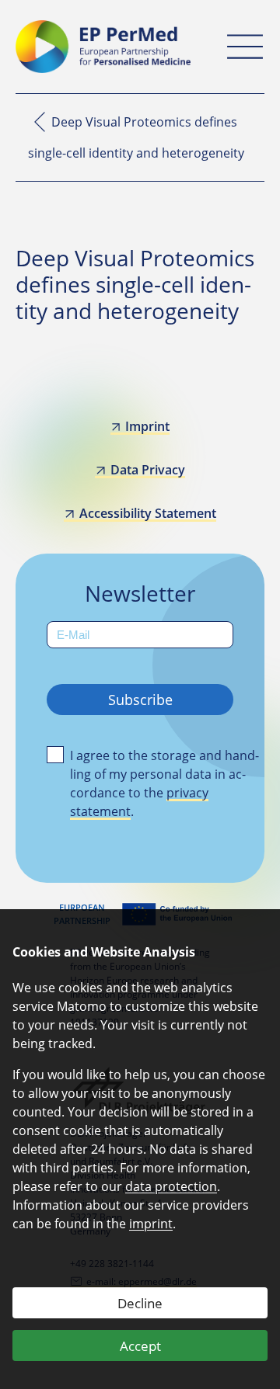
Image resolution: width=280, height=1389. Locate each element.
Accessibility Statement (147, 513)
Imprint (147, 426)
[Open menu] (245, 46)
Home (39, 121)
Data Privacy (147, 469)
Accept (140, 1346)
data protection (171, 1186)
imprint (151, 1223)
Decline (140, 1303)
